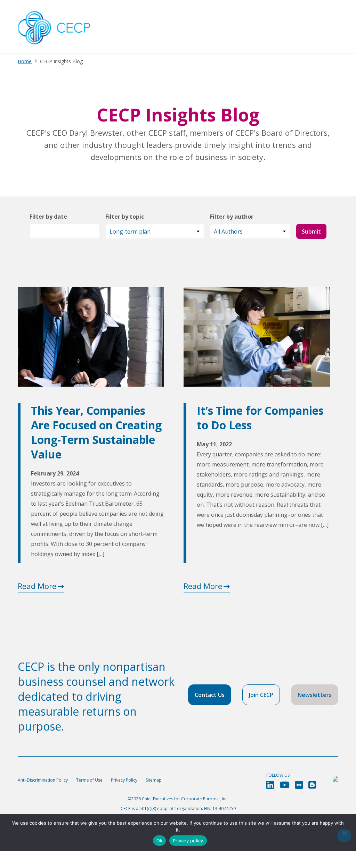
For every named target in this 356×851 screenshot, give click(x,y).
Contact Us (210, 695)
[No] (344, 835)
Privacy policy (188, 840)
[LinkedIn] (270, 785)
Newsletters (315, 695)
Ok (159, 840)
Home (25, 61)
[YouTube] (285, 785)
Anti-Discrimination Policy (43, 780)
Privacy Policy (124, 780)
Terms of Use (89, 780)
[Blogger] (312, 785)
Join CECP (261, 695)
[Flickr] (299, 785)
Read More (37, 586)
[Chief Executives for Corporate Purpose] (54, 28)
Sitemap (154, 780)
